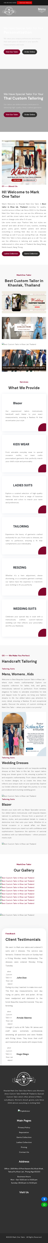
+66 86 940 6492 (10, 3)
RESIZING (19, 567)
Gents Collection (31, 254)
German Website (25, 3)
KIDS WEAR (21, 444)
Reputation (24, 1132)
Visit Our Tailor (12, 52)
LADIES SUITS (22, 485)
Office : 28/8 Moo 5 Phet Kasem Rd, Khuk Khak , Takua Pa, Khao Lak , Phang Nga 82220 (24, 1170)
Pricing (24, 1147)
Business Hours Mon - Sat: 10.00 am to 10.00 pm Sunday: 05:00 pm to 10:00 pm (24, 1179)
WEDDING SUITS (24, 609)
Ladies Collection (11, 254)
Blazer (17, 403)
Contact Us (24, 1152)
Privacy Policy (24, 1127)
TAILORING (21, 526)
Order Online (29, 52)
